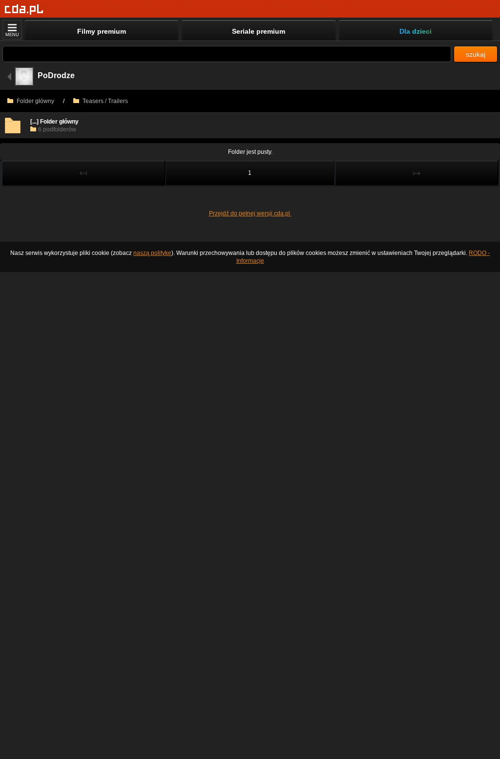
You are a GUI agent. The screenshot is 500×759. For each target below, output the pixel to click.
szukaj (475, 54)
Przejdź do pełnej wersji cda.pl (250, 213)
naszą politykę (152, 253)
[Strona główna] (24, 9)
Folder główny (34, 101)
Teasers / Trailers (104, 101)
